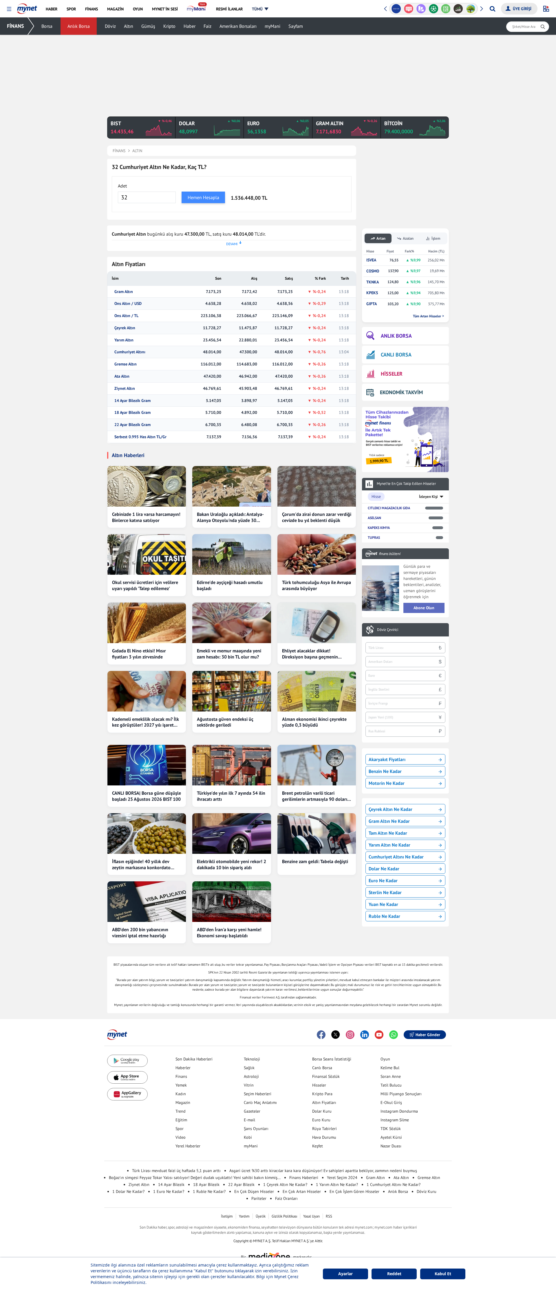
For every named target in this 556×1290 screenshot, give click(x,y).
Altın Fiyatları (324, 1102)
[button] (9, 9)
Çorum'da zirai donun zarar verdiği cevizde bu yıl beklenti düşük (316, 517)
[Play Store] (127, 1061)
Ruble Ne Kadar (384, 916)
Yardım (244, 1216)
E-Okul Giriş (391, 1102)
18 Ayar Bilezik (206, 1184)
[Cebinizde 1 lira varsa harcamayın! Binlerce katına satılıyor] (146, 486)
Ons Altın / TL (126, 315)
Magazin (182, 1102)
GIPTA (371, 303)
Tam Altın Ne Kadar (388, 833)
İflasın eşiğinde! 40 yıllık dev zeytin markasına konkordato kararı (141, 864)
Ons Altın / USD (128, 303)
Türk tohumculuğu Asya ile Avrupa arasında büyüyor (316, 585)
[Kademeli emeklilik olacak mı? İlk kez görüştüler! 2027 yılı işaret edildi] (146, 691)
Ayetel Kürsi (391, 1137)
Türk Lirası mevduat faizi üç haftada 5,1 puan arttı (176, 1170)
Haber (189, 26)
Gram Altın (123, 291)
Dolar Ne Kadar (384, 868)
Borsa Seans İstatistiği (331, 1059)
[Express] (396, 9)
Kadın (180, 1093)
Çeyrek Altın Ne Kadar (390, 809)
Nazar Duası (391, 1146)
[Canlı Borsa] (458, 9)
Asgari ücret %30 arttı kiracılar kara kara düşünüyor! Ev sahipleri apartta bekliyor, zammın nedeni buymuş (323, 1170)
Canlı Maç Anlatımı (260, 1102)
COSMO (372, 271)
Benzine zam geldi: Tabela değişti (315, 861)
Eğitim (181, 1119)
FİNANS (15, 26)
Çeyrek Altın (124, 327)
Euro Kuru (321, 1119)
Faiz (207, 26)
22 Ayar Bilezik (241, 1184)
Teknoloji (252, 1059)
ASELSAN (374, 518)
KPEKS (372, 292)
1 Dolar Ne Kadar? (128, 1191)
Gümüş (148, 26)
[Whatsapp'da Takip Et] (393, 1034)
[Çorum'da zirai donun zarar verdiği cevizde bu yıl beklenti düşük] (316, 486)
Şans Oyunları (256, 1128)
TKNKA (372, 282)
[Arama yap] (492, 8)
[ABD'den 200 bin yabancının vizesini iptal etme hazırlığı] (146, 901)
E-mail (249, 1119)
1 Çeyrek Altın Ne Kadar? (285, 1184)
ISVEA (371, 260)
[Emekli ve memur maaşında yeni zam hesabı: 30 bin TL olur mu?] (231, 623)
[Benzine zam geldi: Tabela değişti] (316, 833)
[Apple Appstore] (127, 1077)
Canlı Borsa (322, 1067)
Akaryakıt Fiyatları (387, 759)
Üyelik (261, 1216)
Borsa (46, 26)
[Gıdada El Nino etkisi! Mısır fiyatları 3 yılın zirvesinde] (146, 623)
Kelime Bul (390, 1067)
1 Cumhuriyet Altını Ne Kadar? (393, 1184)
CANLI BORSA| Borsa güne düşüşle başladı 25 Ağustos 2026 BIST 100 (146, 796)
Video (180, 1137)
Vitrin (249, 1085)
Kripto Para (322, 1093)
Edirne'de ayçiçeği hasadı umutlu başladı (230, 585)
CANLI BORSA (396, 354)
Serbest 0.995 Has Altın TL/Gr (140, 436)
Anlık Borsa (78, 26)
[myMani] (197, 9)
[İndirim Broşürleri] (421, 9)
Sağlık (249, 1067)
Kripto (169, 26)
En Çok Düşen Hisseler (254, 1191)
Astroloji (251, 1076)
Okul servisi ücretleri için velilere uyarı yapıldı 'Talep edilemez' (145, 585)
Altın (128, 26)
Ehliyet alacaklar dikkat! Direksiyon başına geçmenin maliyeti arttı (310, 654)
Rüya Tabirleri (324, 1128)
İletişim (227, 1216)
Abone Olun (424, 607)
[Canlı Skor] (433, 9)
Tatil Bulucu (391, 1085)
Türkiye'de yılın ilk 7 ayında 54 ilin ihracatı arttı (231, 796)
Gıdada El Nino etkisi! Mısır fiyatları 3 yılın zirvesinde (139, 654)
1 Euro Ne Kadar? (168, 1191)
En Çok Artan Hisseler (302, 1191)
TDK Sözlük (391, 1128)
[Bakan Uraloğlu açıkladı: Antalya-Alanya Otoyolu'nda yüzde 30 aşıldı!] (231, 486)
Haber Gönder (428, 1034)
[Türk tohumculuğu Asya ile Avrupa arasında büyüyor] (316, 554)
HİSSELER (392, 373)
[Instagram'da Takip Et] (350, 1034)
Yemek (181, 1085)
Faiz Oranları (286, 1198)
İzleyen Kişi (428, 496)
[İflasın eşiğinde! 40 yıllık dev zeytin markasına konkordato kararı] (146, 833)
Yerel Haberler (187, 1146)
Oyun (385, 1059)
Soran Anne (391, 1076)
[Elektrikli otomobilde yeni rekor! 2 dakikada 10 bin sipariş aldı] (231, 833)
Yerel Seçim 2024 (342, 1177)
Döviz (110, 26)
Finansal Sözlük (326, 1076)
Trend (180, 1111)
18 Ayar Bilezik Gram (132, 412)
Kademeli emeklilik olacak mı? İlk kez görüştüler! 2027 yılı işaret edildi (145, 722)
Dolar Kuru (322, 1111)
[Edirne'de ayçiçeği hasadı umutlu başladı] (231, 554)
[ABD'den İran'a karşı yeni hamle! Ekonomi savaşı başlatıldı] (231, 901)
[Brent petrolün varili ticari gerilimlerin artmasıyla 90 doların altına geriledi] (316, 765)
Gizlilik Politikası (284, 1216)
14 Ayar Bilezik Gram (132, 400)
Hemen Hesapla (203, 197)
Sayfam (295, 26)
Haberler (183, 1067)
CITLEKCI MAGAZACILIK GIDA (389, 508)
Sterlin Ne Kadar (385, 892)
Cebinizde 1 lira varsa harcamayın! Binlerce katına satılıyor (146, 517)
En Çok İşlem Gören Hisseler (354, 1191)
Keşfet (317, 1146)
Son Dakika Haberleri (194, 1059)
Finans (181, 1076)
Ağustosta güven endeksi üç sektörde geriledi (225, 722)
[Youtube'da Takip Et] (379, 1034)
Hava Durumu (324, 1137)
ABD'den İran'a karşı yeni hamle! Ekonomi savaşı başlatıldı (229, 932)
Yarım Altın (123, 340)
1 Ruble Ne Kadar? (209, 1191)
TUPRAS (374, 537)
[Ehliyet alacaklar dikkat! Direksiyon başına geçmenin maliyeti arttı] (316, 623)
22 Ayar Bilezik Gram (132, 424)
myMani (272, 26)
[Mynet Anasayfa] (27, 7)
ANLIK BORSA (396, 335)
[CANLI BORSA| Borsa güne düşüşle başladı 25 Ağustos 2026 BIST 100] (146, 765)
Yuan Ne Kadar (383, 904)
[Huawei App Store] (127, 1094)
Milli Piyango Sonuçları (401, 1093)
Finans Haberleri (303, 1177)
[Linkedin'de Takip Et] (364, 1034)
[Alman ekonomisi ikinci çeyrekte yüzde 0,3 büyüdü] (316, 691)
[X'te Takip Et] (335, 1034)
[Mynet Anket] (409, 9)
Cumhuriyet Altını (129, 352)
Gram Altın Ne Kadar (389, 821)
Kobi (248, 1137)
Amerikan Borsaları (238, 26)
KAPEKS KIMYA (379, 527)
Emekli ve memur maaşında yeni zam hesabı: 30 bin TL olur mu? (229, 654)
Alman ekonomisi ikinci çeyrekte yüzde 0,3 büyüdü (314, 722)
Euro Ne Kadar (383, 880)
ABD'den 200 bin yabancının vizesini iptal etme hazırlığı (140, 932)
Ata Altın (121, 376)
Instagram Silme (395, 1119)
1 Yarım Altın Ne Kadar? (337, 1184)
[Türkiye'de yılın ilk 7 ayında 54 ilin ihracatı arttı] (231, 765)
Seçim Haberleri (257, 1093)
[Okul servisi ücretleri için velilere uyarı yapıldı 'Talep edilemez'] (146, 554)
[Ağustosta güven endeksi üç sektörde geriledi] (231, 691)
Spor (179, 1128)
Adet (122, 186)
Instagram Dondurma (399, 1111)
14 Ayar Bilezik (171, 1184)
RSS (329, 1216)
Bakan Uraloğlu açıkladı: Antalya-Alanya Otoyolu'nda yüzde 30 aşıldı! (230, 517)
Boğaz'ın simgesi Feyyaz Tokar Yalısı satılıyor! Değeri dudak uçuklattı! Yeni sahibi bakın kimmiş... (195, 1177)
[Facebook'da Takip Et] (321, 1034)
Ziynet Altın (124, 388)
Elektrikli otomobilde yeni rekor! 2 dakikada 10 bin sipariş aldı (231, 864)
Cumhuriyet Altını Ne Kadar (396, 857)
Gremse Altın (125, 364)
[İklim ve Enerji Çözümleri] (470, 9)
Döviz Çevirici (387, 629)
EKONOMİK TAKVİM (401, 392)
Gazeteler (252, 1111)
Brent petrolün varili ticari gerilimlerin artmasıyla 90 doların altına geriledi (316, 796)
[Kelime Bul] (446, 9)
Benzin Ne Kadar (385, 771)
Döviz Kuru (426, 1191)
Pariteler (258, 1198)
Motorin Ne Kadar (387, 783)
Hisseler (319, 1085)
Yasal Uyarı (311, 1216)
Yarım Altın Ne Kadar (389, 845)
